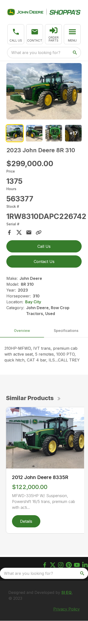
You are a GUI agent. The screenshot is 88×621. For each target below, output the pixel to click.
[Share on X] (19, 232)
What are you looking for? (35, 52)
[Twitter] (53, 565)
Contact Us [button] (44, 261)
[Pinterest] (69, 565)
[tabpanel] (44, 92)
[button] (15, 34)
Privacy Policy (66, 609)
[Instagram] (61, 565)
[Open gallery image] (44, 91)
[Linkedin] (85, 565)
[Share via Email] (29, 232)
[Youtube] (77, 565)
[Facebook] (45, 565)
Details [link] (26, 521)
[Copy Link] (39, 232)
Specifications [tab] (66, 330)
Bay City (33, 301)
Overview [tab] (22, 330)
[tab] (14, 133)
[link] (53, 34)
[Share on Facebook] (9, 232)
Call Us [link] (44, 246)
